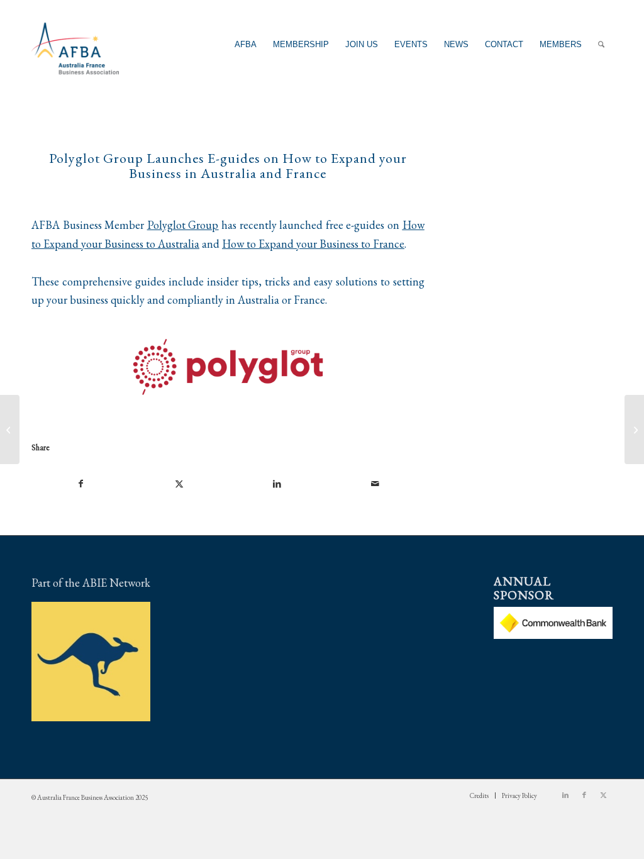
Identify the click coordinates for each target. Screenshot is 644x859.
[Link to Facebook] (584, 794)
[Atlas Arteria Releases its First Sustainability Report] (634, 429)
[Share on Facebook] (81, 484)
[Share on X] (179, 484)
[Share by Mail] (375, 484)
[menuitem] (245, 44)
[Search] (601, 44)
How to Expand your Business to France (313, 243)
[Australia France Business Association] (75, 44)
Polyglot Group (183, 225)
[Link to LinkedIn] (565, 794)
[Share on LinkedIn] (277, 484)
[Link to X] (603, 794)
